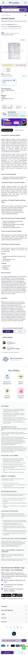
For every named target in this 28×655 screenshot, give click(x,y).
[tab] (4, 70)
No (21, 331)
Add (19, 652)
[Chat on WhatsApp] (24, 648)
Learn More (22, 115)
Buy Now (7, 652)
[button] (3, 3)
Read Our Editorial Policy (15, 360)
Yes (9, 331)
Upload (21, 10)
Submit (24, 640)
